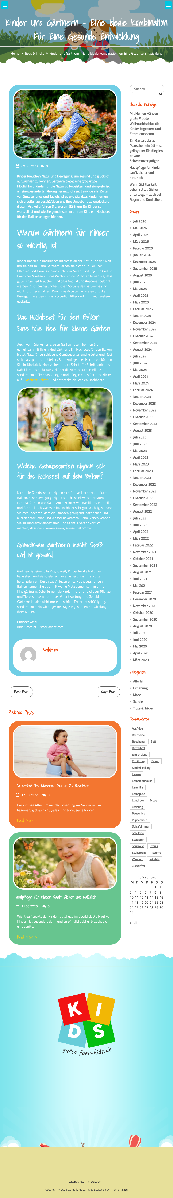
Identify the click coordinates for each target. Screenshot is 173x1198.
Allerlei (138, 681)
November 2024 (144, 329)
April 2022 (140, 531)
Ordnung (137, 807)
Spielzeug (138, 846)
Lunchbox (138, 800)
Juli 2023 (139, 437)
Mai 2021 (140, 585)
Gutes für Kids (76, 1189)
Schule (138, 701)
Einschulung (139, 754)
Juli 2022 (139, 518)
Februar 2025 (143, 308)
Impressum (94, 1181)
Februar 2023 (143, 470)
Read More (25, 820)
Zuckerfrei (138, 865)
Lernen (136, 774)
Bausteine (138, 735)
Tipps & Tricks (143, 708)
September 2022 (145, 504)
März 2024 (141, 383)
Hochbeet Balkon (36, 379)
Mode (137, 694)
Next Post (108, 692)
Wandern (137, 859)
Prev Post (21, 692)
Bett (153, 741)
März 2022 (141, 538)
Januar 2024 (142, 396)
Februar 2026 (143, 248)
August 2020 (142, 626)
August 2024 (142, 349)
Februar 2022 (143, 545)
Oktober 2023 (143, 416)
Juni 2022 (140, 524)
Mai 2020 (140, 646)
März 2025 (141, 302)
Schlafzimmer (140, 826)
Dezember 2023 (144, 403)
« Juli (133, 922)
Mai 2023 (140, 450)
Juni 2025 (140, 281)
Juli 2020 (139, 632)
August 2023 (142, 430)
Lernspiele (138, 793)
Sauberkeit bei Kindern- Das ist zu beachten (52, 785)
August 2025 (142, 275)
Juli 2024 (139, 356)
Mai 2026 (140, 227)
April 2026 (140, 234)
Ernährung (138, 761)
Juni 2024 (140, 362)
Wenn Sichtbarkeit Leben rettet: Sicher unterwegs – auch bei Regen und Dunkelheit (146, 192)
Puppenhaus (139, 820)
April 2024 (140, 376)
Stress (154, 846)
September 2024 (145, 342)
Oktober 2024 (143, 335)
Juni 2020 (140, 639)
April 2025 (140, 295)
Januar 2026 (142, 254)
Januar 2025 (142, 315)
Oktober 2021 (143, 558)
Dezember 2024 (144, 322)
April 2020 (140, 653)
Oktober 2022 (143, 497)
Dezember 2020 (144, 599)
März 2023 (141, 464)
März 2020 (141, 659)
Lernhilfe (137, 787)
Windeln (155, 859)
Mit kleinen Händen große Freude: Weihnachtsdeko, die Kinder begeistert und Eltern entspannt (145, 123)
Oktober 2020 (143, 612)
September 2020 (145, 619)
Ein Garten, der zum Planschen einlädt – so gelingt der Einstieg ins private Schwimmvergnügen (146, 150)
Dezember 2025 (144, 261)
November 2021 (144, 551)
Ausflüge (137, 728)
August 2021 (142, 572)
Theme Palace (119, 1189)
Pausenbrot (139, 813)
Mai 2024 (140, 369)
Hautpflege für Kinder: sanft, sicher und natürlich (56, 897)
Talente (156, 852)
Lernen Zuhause (142, 780)
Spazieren (138, 839)
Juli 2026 (139, 221)
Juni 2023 (140, 443)
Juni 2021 (140, 578)
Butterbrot (138, 748)
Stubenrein (139, 852)
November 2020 (144, 605)
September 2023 (145, 423)
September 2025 (145, 268)
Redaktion (50, 649)
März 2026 (141, 241)
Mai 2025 (140, 288)
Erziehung (140, 688)
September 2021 (145, 565)
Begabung (138, 741)
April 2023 (140, 457)
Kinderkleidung (141, 767)
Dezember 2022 (144, 484)
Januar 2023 (142, 477)
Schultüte (138, 833)
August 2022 (142, 511)
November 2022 (144, 491)
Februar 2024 (143, 389)
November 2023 (144, 410)
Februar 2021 (143, 592)
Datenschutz (76, 1181)
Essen (155, 761)
